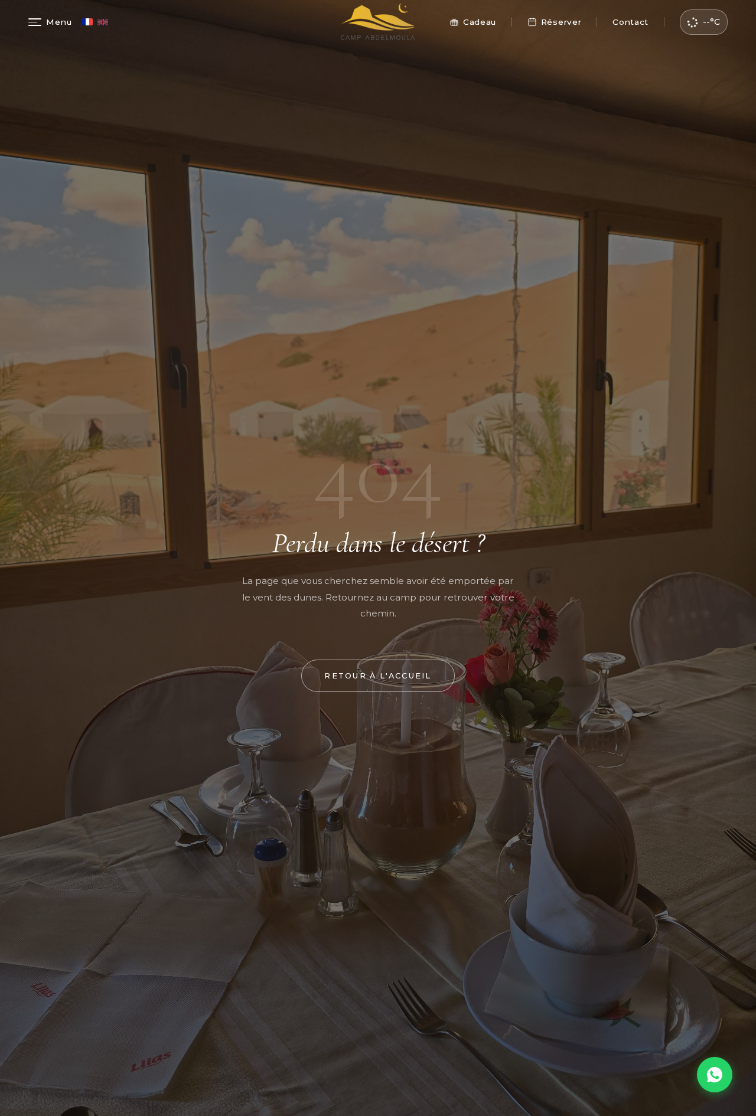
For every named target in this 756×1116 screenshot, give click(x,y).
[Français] (87, 21)
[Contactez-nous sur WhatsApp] (714, 1074)
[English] (102, 22)
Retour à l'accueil (377, 675)
